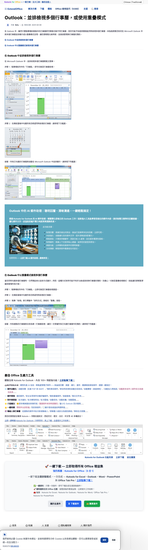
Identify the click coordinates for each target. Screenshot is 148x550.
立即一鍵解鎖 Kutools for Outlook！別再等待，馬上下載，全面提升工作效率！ (37, 420)
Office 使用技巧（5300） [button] (67, 9)
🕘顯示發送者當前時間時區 (54, 407)
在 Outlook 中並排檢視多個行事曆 (19, 40)
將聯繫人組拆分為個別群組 (61, 411)
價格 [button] (50, 9)
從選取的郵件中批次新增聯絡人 (35, 411)
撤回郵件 (20, 396)
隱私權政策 (66, 525)
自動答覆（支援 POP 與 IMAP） (31, 389)
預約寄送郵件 (52, 389)
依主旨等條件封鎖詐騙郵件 (37, 396)
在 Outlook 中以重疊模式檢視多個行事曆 (22, 45)
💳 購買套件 (92, 503)
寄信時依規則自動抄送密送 (71, 389)
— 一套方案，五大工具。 (27, 2)
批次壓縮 (44, 400)
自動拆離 (63, 400)
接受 (104, 540)
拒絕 (113, 540)
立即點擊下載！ (67, 380)
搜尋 (96, 9)
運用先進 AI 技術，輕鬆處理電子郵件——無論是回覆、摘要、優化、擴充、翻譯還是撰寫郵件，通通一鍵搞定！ (66, 385)
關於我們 (87, 525)
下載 (42, 9)
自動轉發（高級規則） (93, 389)
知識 (30, 525)
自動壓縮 (72, 400)
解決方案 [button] (32, 9)
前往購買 (131, 457)
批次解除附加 (33, 400)
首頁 (14, 525)
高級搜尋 (66, 396)
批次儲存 (22, 400)
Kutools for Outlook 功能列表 (99, 457)
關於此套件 (55, 503)
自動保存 (53, 400)
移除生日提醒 (79, 411)
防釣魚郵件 (36, 407)
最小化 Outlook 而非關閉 (70, 403)
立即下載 (120, 457)
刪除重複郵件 (55, 396)
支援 (86, 9)
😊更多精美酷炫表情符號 (27, 403)
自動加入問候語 (110, 389)
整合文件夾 (76, 396)
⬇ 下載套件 (73, 503)
